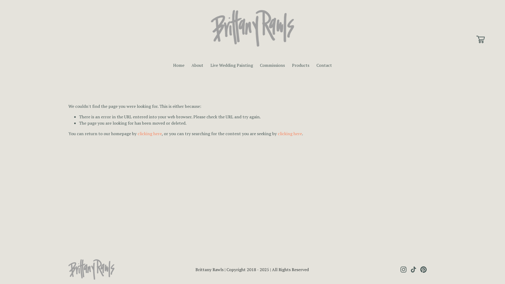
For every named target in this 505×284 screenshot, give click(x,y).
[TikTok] (413, 269)
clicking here (150, 133)
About (197, 65)
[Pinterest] (423, 269)
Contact (324, 65)
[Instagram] (403, 269)
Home (178, 65)
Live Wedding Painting (231, 65)
